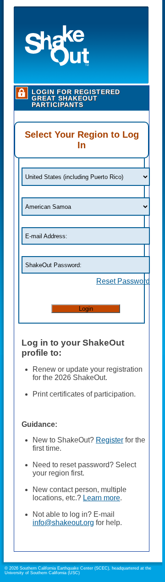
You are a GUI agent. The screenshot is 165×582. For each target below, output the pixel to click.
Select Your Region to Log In (82, 139)
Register (109, 440)
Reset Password (123, 281)
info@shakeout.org (63, 522)
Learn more (101, 498)
